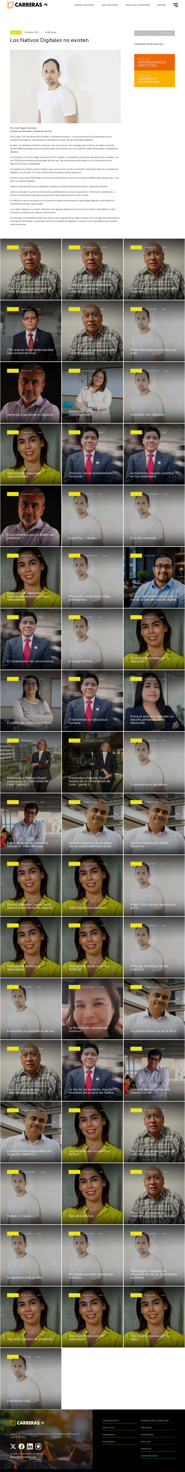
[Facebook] (22, 1446)
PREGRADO (146, 1428)
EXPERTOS (146, 1449)
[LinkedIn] (30, 1446)
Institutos (109, 1428)
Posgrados (109, 1442)
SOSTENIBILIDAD (149, 1456)
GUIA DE (152, 62)
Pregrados (109, 1435)
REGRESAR (165, 33)
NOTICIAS (145, 1442)
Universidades (111, 1421)
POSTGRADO (147, 1435)
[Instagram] (38, 1446)
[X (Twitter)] (13, 1446)
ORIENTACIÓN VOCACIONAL (155, 1421)
